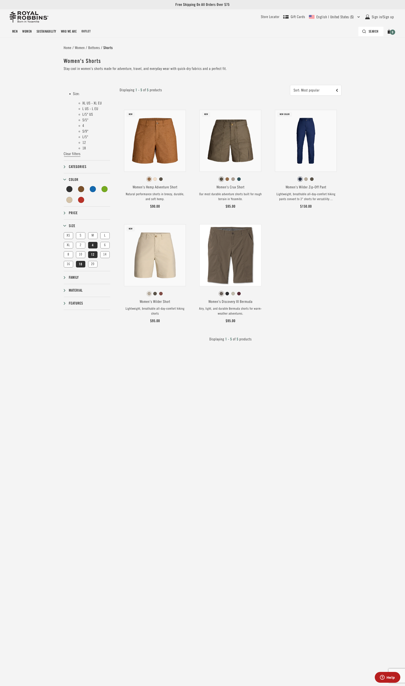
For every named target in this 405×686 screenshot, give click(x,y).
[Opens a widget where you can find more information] (387, 678)
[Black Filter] (69, 189)
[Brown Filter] (81, 189)
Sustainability (46, 31)
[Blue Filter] (93, 189)
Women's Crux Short (230, 187)
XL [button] (68, 245)
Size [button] (72, 226)
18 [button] (80, 264)
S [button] (80, 235)
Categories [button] (77, 166)
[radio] (149, 179)
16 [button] (68, 264)
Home (67, 48)
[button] (390, 31)
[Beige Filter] (69, 200)
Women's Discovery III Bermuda (230, 302)
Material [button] (76, 290)
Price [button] (73, 213)
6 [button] (105, 245)
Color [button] (74, 179)
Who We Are (69, 31)
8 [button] (68, 254)
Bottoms (94, 48)
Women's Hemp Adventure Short (155, 187)
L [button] (104, 235)
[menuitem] (15, 31)
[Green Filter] (104, 189)
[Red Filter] (81, 200)
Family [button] (74, 277)
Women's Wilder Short (155, 302)
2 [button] (80, 245)
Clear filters (72, 154)
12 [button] (92, 254)
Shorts (108, 48)
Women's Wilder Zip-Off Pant (306, 187)
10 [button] (80, 254)
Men (15, 31)
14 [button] (104, 254)
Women (27, 31)
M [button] (93, 235)
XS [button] (68, 235)
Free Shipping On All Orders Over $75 (202, 4)
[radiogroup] (155, 179)
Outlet (85, 31)
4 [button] (93, 245)
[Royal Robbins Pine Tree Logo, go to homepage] (28, 17)
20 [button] (92, 264)
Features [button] (76, 303)
